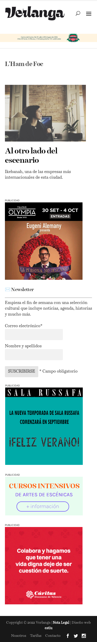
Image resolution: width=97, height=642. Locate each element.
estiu (49, 628)
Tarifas (35, 636)
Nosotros (18, 636)
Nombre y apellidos (23, 346)
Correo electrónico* (23, 326)
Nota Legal (61, 622)
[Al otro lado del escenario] (45, 113)
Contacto (53, 636)
